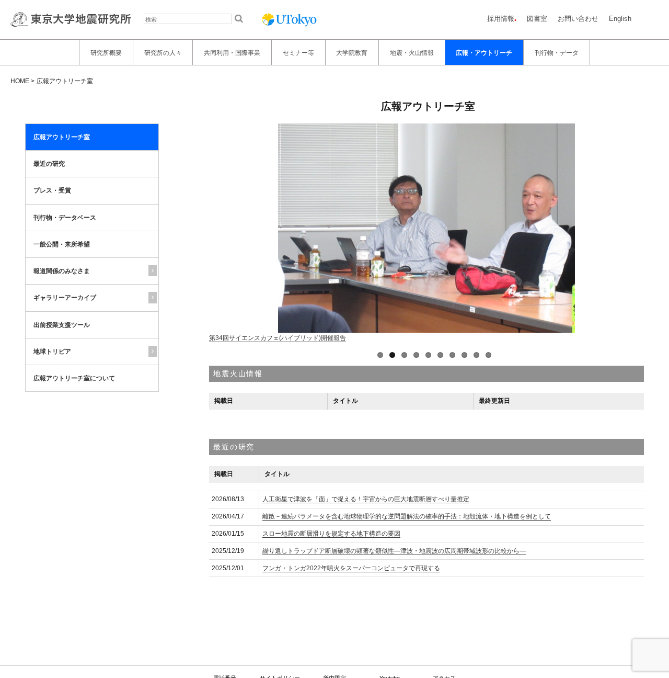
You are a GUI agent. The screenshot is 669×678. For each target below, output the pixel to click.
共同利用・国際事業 (232, 52)
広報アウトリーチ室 (61, 137)
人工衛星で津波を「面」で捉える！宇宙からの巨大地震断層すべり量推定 (365, 499)
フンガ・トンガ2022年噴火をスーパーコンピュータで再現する (351, 568)
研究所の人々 (163, 52)
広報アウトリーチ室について (74, 378)
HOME (19, 81)
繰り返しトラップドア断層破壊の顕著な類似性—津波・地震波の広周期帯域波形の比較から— (394, 551)
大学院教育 (351, 52)
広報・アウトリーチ (484, 52)
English (620, 18)
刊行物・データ (557, 52)
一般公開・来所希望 (61, 244)
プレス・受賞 (52, 191)
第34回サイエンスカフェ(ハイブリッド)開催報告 (277, 338)
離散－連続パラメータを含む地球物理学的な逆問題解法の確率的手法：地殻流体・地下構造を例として (406, 516)
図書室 (537, 18)
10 (488, 355)
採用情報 (500, 18)
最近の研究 (49, 163)
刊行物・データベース (64, 217)
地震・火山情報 (412, 52)
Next (218, 233)
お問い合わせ (578, 18)
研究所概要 (106, 52)
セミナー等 (298, 52)
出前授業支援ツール (61, 325)
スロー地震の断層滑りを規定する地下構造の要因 (331, 533)
